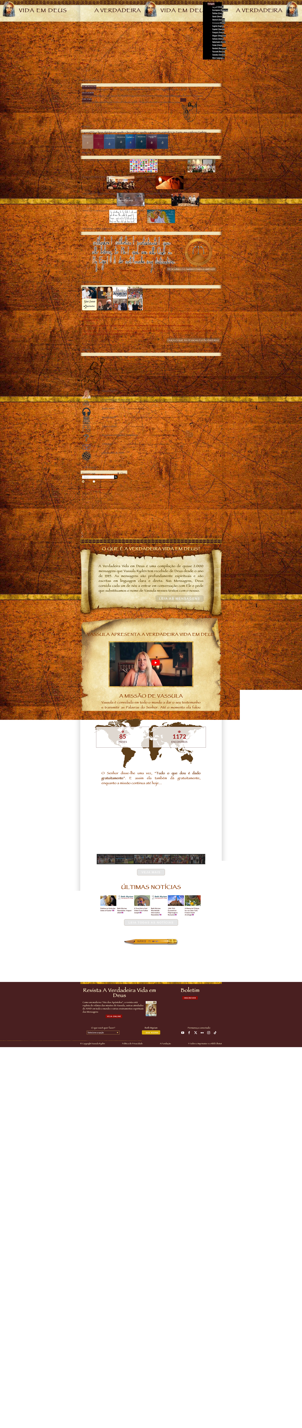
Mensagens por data (21, 1090)
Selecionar (13, 1087)
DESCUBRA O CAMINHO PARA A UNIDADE (191, 269)
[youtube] (182, 1032)
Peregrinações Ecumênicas (18, 1167)
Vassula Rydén (14, 1202)
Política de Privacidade (132, 1043)
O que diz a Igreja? (20, 1081)
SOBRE (7, 1199)
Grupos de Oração (15, 1173)
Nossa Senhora (19, 1116)
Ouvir (16, 1074)
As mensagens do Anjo (22, 1093)
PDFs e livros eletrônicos (18, 1144)
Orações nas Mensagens (22, 1100)
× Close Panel (6, 1233)
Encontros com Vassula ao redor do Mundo (24, 1164)
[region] (151, 515)
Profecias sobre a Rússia (22, 1119)
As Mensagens (14, 1065)
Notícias (12, 1186)
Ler (15, 1071)
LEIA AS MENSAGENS (179, 598)
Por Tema (12, 1109)
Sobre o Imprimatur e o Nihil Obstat (206, 1043)
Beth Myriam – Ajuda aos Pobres (20, 1176)
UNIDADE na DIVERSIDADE (14, 1192)
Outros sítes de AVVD (16, 1224)
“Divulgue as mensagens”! (18, 1183)
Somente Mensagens (105, 481)
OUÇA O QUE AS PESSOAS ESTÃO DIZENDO (193, 340)
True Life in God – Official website (23, 1239)
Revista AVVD (14, 1211)
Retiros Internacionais (17, 1170)
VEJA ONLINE (114, 1016)
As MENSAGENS (10, 1062)
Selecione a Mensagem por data (98, 489)
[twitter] (195, 1032)
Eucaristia (17, 1125)
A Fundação (165, 1043)
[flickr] (202, 1032)
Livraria (12, 1141)
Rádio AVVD (13, 1208)
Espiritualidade (19, 1078)
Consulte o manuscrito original (20, 1151)
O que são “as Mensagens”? (23, 1068)
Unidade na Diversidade (22, 1113)
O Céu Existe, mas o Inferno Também (22, 1154)
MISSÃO (7, 1160)
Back (17, 1084)
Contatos (12, 1221)
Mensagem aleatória (21, 1103)
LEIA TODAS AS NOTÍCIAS (151, 922)
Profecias (17, 1122)
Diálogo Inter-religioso (17, 1180)
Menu (85, 63)
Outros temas (18, 1129)
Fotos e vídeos (14, 1215)
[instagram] (208, 1032)
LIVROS (7, 1138)
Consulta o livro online (17, 1148)
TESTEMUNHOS (10, 1195)
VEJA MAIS (151, 872)
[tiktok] (215, 1032)
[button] (151, 533)
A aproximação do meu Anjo (19, 1205)
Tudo (87, 481)
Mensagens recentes (21, 1097)
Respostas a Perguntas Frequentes (21, 1218)
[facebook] (189, 1032)
